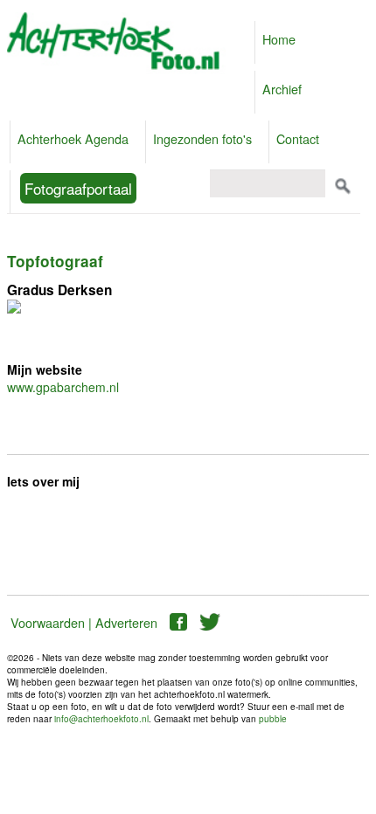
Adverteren (126, 622)
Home (279, 39)
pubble (273, 719)
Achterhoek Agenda (73, 138)
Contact (297, 138)
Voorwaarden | (51, 622)
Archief (282, 88)
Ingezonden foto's (202, 138)
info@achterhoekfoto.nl (101, 719)
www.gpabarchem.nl (63, 387)
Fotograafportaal (78, 188)
